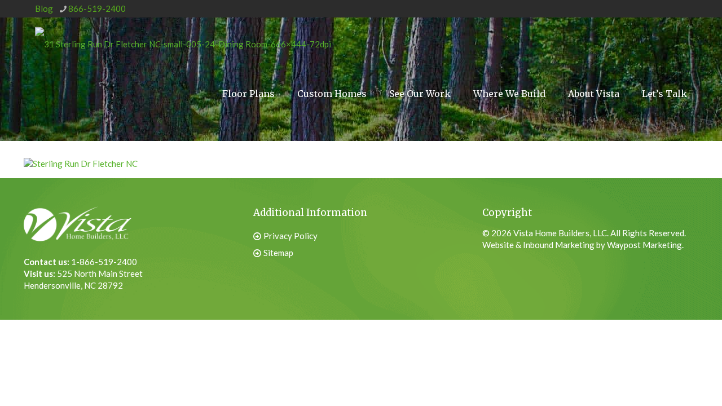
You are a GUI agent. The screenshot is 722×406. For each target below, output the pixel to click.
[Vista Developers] (183, 42)
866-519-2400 (97, 8)
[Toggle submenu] (509, 136)
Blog (44, 8)
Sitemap (278, 253)
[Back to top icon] (656, 377)
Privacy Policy (290, 236)
